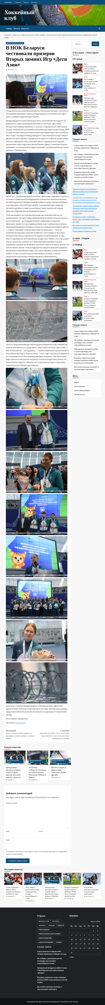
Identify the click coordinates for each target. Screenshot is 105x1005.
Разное (86, 64)
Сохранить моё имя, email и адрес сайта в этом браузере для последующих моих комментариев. (36, 852)
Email (41, 831)
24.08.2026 (10, 896)
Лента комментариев (82, 390)
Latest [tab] (77, 238)
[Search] (99, 28)
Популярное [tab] (93, 52)
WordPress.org (79, 395)
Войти (76, 382)
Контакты (34, 2)
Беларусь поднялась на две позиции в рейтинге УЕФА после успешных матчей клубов (91, 117)
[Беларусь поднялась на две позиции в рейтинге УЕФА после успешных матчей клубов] (77, 116)
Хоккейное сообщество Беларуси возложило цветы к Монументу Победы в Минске (37, 772)
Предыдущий (20, 734)
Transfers (42, 925)
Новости (26, 2)
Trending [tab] (78, 244)
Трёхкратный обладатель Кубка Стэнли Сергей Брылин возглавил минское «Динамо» (13, 772)
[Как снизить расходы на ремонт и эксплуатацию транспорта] (77, 130)
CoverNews (64, 1002)
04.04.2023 (11, 69)
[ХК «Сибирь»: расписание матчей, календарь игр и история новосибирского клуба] (77, 83)
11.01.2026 (55, 777)
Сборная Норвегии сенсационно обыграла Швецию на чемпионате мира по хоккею (85, 191)
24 (71, 948)
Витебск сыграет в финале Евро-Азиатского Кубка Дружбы (58, 771)
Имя (8, 831)
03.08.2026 (29, 901)
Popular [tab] (85, 238)
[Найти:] (83, 44)
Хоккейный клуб (19, 15)
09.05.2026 (32, 780)
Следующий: (54, 734)
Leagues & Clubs (44, 921)
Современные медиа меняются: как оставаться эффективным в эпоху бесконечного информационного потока (86, 200)
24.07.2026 (10, 780)
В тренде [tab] (78, 58)
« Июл (71, 957)
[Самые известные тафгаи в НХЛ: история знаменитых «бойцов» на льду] (77, 68)
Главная (18, 2)
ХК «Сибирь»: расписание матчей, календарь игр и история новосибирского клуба (86, 156)
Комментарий (12, 803)
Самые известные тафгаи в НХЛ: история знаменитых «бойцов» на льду (91, 69)
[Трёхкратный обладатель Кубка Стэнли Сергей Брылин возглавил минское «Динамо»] (77, 100)
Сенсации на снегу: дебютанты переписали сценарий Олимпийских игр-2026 (86, 219)
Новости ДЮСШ (44, 929)
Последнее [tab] (79, 52)
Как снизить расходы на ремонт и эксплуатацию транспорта (91, 131)
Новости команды (45, 938)
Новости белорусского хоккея (15, 43)
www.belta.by (20, 723)
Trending (51, 925)
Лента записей (79, 386)
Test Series (55, 921)
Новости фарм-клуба (46, 942)
